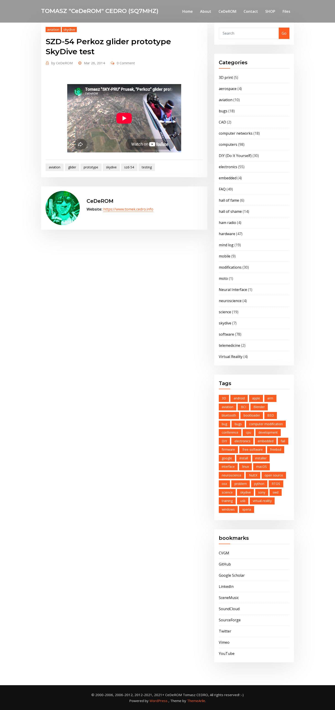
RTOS (276, 483)
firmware (228, 449)
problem (240, 483)
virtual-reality (262, 501)
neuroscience (230, 300)
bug (224, 424)
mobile (224, 256)
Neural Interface (233, 289)
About (205, 11)
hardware (227, 233)
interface (228, 466)
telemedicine (229, 345)
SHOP (270, 11)
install (244, 458)
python (259, 483)
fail (283, 441)
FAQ (222, 189)
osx (224, 483)
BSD (270, 415)
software (226, 334)
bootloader (252, 415)
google (227, 458)
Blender (259, 407)
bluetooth (229, 415)
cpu (248, 432)
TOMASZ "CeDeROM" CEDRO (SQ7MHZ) (99, 10)
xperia (246, 509)
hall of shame (230, 211)
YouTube (226, 653)
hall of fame (229, 200)
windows (228, 509)
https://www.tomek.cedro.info (128, 209)
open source (274, 475)
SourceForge (230, 620)
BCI (243, 407)
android (239, 398)
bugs (223, 110)
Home (187, 11)
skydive (69, 29)
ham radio (227, 222)
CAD (222, 122)
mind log (226, 244)
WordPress (158, 700)
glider (72, 167)
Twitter (225, 631)
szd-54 (129, 167)
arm (270, 398)
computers (228, 144)
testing (147, 167)
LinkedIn (226, 586)
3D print (226, 77)
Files (286, 11)
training (227, 501)
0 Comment (126, 63)
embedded (228, 177)
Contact (251, 11)
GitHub (225, 564)
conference (230, 432)
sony (261, 492)
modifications (230, 267)
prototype (91, 167)
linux (245, 466)
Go (284, 33)
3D (224, 398)
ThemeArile (196, 700)
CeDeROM (227, 11)
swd (275, 492)
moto (223, 278)
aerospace (228, 88)
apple (256, 398)
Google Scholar (232, 575)
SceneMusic (229, 597)
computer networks (236, 133)
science (225, 311)
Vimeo (224, 642)
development (268, 432)
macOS (261, 466)
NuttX (253, 475)
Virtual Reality (230, 356)
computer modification (266, 424)
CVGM (224, 553)
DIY (224, 441)
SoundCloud (229, 608)
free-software (252, 449)
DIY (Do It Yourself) (235, 155)
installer (261, 458)
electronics (228, 166)
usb (242, 501)
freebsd (275, 449)
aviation (53, 29)
